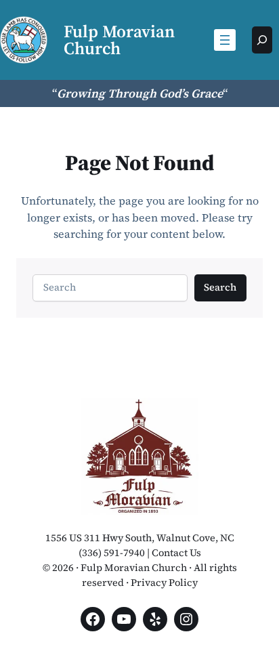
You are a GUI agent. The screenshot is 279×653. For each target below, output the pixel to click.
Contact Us (176, 553)
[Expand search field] (262, 40)
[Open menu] (225, 40)
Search (220, 287)
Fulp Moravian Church (119, 40)
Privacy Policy (164, 582)
